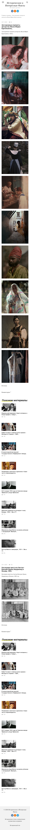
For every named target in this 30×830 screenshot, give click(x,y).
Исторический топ (15, 825)
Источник (4, 385)
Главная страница (6, 15)
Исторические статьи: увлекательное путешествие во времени (15, 820)
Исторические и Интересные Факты (15, 4)
